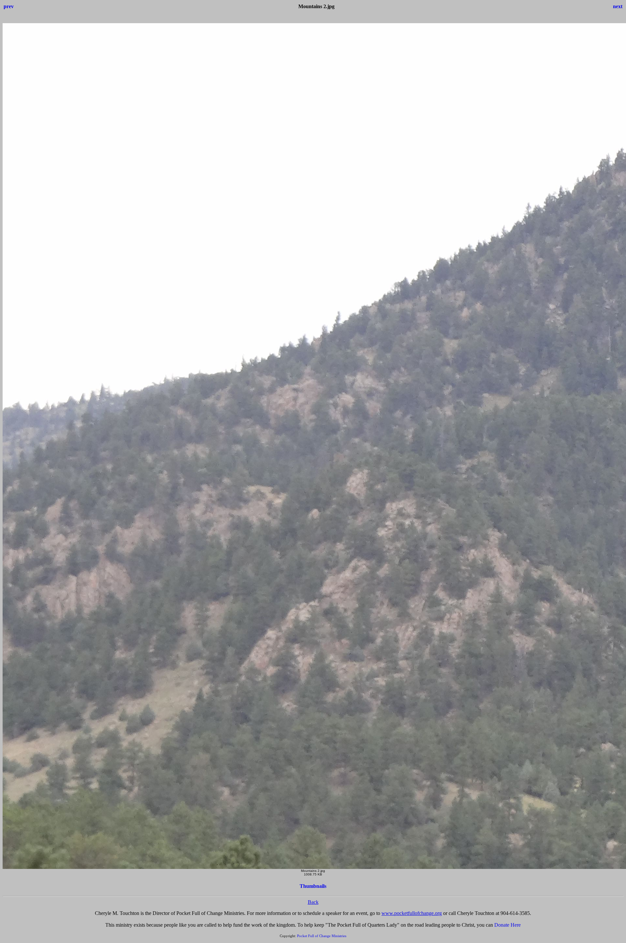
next (617, 6)
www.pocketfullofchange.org (411, 913)
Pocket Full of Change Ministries (321, 936)
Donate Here (507, 925)
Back (313, 902)
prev (9, 6)
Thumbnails (313, 886)
